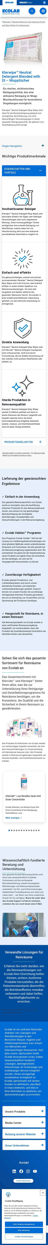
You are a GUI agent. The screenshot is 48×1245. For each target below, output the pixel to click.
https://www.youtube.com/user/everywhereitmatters (34, 1171)
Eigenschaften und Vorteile (17, 170)
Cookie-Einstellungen (24, 1237)
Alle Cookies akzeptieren (24, 1224)
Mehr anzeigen (13, 818)
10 (31, 830)
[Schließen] (43, 1192)
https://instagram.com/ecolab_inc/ (28, 1171)
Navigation (12, 146)
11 (34, 830)
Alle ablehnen (24, 1230)
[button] (32, 11)
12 (36, 830)
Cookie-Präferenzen (23, 1181)
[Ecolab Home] (10, 12)
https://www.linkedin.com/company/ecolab (14, 1171)
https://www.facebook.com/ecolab (21, 1171)
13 (39, 830)
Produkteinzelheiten (18, 442)
